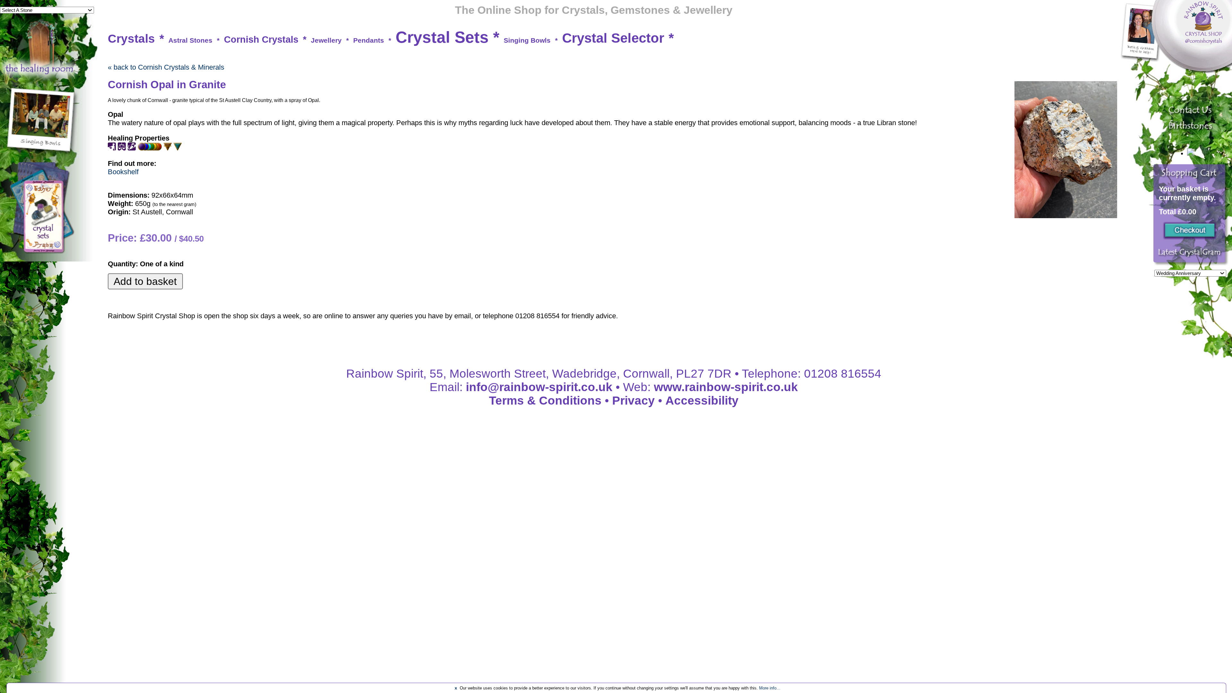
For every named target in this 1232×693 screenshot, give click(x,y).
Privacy (633, 400)
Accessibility (702, 400)
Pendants (368, 40)
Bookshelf (123, 172)
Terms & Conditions (545, 400)
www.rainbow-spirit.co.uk (726, 387)
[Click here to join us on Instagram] (1191, 256)
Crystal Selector (613, 38)
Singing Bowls (527, 40)
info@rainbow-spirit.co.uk (539, 387)
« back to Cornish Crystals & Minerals (166, 67)
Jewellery (326, 40)
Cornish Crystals (261, 39)
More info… (770, 688)
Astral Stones (190, 40)
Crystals (131, 38)
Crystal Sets (442, 37)
